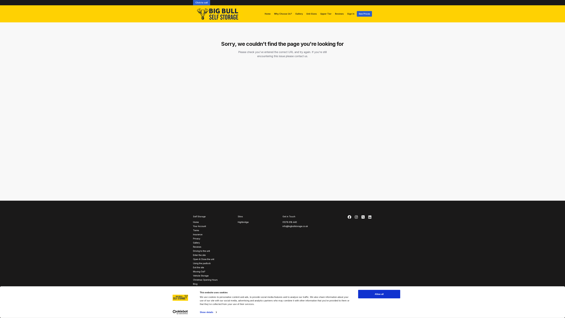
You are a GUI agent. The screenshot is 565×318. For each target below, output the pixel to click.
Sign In (350, 14)
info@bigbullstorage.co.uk (295, 226)
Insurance (197, 234)
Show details (206, 312)
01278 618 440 (289, 222)
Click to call (201, 2)
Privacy (196, 238)
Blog (195, 284)
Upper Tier (325, 14)
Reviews (339, 14)
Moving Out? (199, 271)
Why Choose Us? (283, 14)
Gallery (299, 14)
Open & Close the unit (203, 259)
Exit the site (198, 267)
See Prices (364, 14)
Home (268, 14)
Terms (196, 230)
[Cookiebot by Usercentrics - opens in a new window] (180, 312)
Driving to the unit (201, 251)
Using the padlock (202, 263)
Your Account (199, 226)
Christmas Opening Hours (205, 280)
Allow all (379, 294)
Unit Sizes (311, 14)
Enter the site (199, 255)
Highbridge (243, 222)
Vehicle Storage (201, 275)
